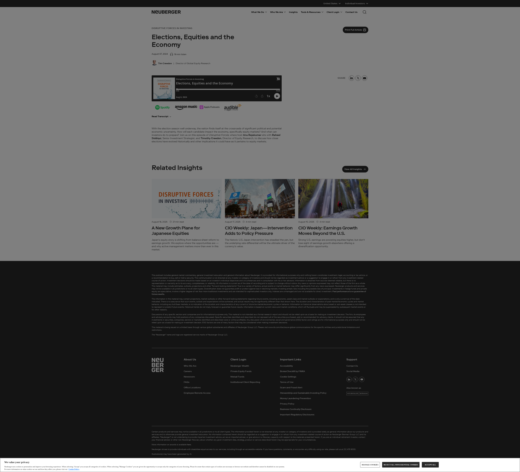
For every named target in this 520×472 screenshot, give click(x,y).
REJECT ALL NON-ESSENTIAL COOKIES (401, 465)
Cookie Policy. (74, 469)
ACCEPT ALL (430, 465)
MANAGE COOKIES (370, 465)
